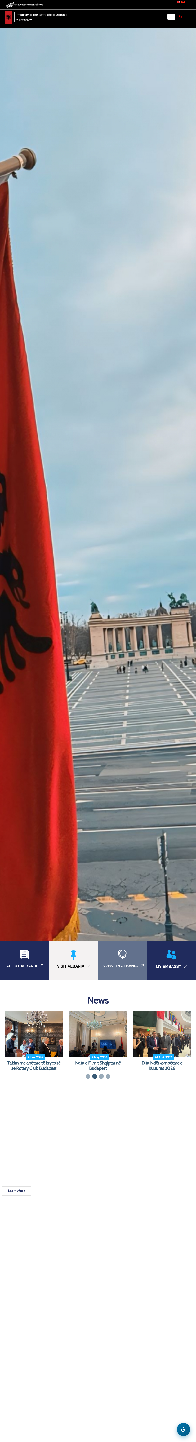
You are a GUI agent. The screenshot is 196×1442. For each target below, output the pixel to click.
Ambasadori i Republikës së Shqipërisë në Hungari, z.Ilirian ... (162, 1068)
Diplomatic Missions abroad (29, 4)
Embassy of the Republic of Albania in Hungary (41, 17)
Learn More (16, 1196)
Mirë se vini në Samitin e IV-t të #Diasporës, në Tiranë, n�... (98, 1065)
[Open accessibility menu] (183, 1429)
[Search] (181, 16)
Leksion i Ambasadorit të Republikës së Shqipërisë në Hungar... (34, 1068)
